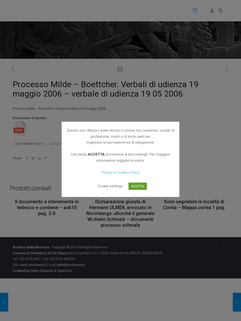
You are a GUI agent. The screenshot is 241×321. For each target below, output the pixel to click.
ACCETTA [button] (137, 186)
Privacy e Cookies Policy (120, 172)
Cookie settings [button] (110, 186)
